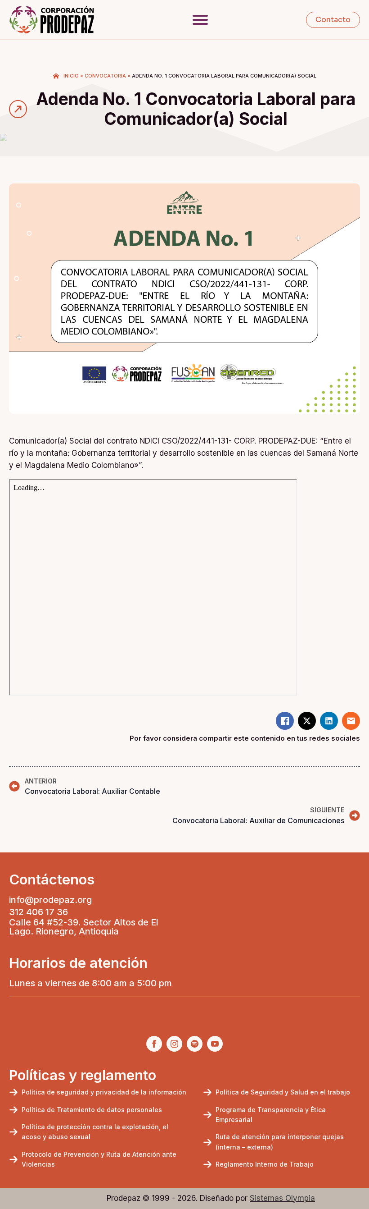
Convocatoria (105, 76)
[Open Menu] (200, 19)
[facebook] (154, 1044)
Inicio (71, 76)
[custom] (194, 1044)
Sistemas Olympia (282, 1198)
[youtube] (215, 1044)
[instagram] (174, 1044)
